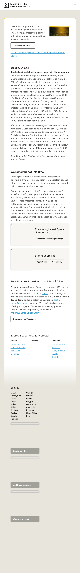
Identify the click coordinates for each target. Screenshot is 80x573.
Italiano (29, 399)
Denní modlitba (18, 344)
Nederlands (31, 404)
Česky (13, 401)
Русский (30, 410)
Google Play (57, 262)
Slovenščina (31, 413)
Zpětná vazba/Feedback (24, 319)
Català (13, 399)
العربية (13, 393)
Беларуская (16, 396)
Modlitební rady (18, 347)
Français (14, 419)
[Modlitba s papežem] (25, 472)
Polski (28, 416)
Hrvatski (29, 396)
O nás (45, 293)
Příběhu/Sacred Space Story (25, 313)
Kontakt (55, 357)
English (14, 413)
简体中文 (14, 404)
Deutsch (14, 410)
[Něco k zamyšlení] (25, 506)
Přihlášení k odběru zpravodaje (50, 239)
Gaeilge (29, 393)
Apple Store (42, 262)
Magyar (29, 401)
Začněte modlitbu (21, 45)
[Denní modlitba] (25, 438)
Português (30, 407)
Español (14, 416)
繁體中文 (14, 407)
